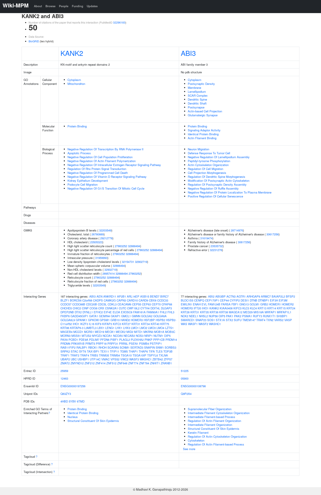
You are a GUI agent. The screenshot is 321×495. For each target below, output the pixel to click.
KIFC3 (117, 324)
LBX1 (100, 328)
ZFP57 (168, 359)
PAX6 (64, 339)
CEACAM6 (124, 304)
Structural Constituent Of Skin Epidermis (93, 421)
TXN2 (269, 320)
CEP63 (146, 304)
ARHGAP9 (253, 296)
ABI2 (211, 296)
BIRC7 (164, 296)
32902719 (141, 262)
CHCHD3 (66, 308)
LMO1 (135, 328)
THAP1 (133, 351)
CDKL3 (112, 304)
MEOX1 (110, 332)
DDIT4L (155, 308)
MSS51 (76, 336)
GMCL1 (126, 316)
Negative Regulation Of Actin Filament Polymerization (101, 161)
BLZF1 (64, 300)
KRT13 (262, 308)
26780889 (97, 234)
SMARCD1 (188, 320)
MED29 (248, 312)
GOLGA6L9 (67, 320)
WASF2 (203, 324)
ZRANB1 (166, 363)
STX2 (229, 320)
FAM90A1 (153, 312)
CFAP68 (167, 304)
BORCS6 (75, 300)
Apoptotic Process (79, 153)
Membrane (194, 88)
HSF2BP (149, 320)
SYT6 (82, 351)
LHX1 (118, 328)
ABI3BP (220, 296)
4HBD (64, 401)
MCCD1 (78, 332)
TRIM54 (115, 355)
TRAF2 (74, 355)
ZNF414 (100, 363)
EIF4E (108, 312)
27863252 (121, 246)
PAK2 (237, 316)
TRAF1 (64, 355)
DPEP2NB (67, 312)
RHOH (102, 347)
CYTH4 (145, 308)
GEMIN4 (104, 316)
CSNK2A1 (111, 308)
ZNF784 (144, 363)
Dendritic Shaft (197, 103)
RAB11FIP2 (68, 347)
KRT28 (185, 312)
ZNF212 (90, 363)
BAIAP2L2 (278, 296)
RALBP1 (81, 347)
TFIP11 (114, 351)
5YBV (72, 401)
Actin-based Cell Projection (205, 111)
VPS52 (114, 359)
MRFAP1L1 (284, 312)
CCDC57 (65, 304)
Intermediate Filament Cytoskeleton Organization (219, 413)
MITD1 (138, 332)
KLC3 (245, 308)
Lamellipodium (197, 91)
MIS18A (259, 312)
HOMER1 (275, 304)
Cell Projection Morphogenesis (207, 173)
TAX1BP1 (93, 351)
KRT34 (145, 324)
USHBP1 (83, 359)
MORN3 (65, 336)
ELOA (116, 312)
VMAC (105, 359)
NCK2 (184, 316)
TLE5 (159, 351)
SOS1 (211, 320)
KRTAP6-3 (76, 328)
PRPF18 (101, 343)
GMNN (136, 316)
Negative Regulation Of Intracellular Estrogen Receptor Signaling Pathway (114, 165)
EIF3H (274, 300)
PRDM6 (65, 343)
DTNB (253, 300)
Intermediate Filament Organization (210, 425)
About (38, 6)
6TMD (81, 401)
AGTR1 (241, 296)
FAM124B (214, 304)
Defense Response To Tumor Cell (209, 153)
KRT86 (64, 328)
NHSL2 (203, 316)
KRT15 (281, 308)
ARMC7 (266, 296)
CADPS (98, 300)
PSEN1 (133, 343)
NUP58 (213, 316)
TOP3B (168, 351)
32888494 (134, 246)
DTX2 (78, 312)
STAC (74, 351)
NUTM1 (158, 336)
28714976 (237, 230)
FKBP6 (65, 316)
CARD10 (132, 300)
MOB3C (170, 332)
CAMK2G (110, 300)
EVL (204, 304)
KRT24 (290, 308)
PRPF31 (112, 343)
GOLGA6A (160, 316)
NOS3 (139, 336)
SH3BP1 (281, 316)
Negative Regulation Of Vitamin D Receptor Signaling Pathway (107, 177)
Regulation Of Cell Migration (205, 169)
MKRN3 (148, 332)
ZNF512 (111, 363)
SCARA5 (113, 347)
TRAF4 (84, 355)
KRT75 (164, 324)
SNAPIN (149, 347)
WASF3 (134, 359)
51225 (184, 371)
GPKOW (93, 320)
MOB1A (159, 332)
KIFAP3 (107, 324)
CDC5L (102, 304)
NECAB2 (129, 336)
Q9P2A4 (186, 394)
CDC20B (91, 304)
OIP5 (167, 336)
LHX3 (126, 328)
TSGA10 (126, 355)
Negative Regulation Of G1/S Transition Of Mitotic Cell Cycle (105, 188)
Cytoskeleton (196, 440)
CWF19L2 (133, 308)
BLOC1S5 (187, 300)
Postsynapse (196, 107)
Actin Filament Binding (202, 138)
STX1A (220, 320)
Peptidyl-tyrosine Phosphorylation (209, 161)
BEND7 (154, 296)
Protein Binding (77, 126)
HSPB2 (160, 320)
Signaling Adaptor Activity (204, 130)
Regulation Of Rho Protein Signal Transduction (96, 169)
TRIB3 (94, 355)
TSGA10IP (139, 355)
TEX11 (104, 351)
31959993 (101, 258)
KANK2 (71, 53)
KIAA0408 (226, 308)
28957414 (108, 273)
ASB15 (144, 296)
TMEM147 (248, 320)
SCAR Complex (198, 95)
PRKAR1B (78, 343)
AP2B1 (121, 296)
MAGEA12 (235, 312)
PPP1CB (159, 339)
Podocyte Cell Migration (82, 184)
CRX (101, 308)
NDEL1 (193, 316)
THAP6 (143, 351)
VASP (288, 320)
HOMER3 (137, 320)
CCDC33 (162, 300)
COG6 (93, 308)
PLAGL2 (124, 339)
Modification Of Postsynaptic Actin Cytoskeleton (218, 180)
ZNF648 (122, 363)
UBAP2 (65, 359)
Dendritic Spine (197, 99)
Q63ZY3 (65, 394)
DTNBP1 (263, 300)
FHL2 (163, 312)
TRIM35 (104, 355)
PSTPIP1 (156, 343)
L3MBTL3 (90, 328)
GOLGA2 (146, 316)
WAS (184, 324)
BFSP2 (290, 296)
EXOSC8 (126, 312)
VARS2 (278, 320)
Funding (77, 6)
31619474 (206, 238)
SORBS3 (170, 347)
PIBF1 (114, 339)
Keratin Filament (198, 432)
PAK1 (229, 316)
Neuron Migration (198, 149)
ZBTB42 (157, 359)
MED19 (99, 332)
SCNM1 (124, 347)
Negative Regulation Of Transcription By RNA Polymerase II (105, 149)
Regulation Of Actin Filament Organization (214, 421)
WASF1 (193, 324)
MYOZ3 (97, 336)
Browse (50, 6)
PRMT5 (90, 343)
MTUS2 (86, 336)
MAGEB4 (66, 332)
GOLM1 (254, 304)
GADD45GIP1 (79, 316)
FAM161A (139, 312)
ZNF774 (133, 363)
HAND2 (125, 320)
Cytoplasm (74, 80)
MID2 (129, 332)
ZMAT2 (65, 363)
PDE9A (83, 339)
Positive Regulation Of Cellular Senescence (215, 196)
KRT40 (155, 324)
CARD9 (143, 300)
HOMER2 (288, 304)
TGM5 (124, 351)
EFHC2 (98, 312)
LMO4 (160, 328)
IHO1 (76, 324)
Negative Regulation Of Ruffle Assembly (213, 188)
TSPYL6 (152, 355)
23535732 (217, 246)
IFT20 (197, 308)
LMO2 (143, 328)
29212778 (106, 238)
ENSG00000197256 (72, 386)
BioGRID (34, 41)
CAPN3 (121, 300)
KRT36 (214, 312)
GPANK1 (81, 320)
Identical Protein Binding (203, 134)
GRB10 (115, 320)
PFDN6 (104, 339)
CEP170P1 (212, 300)
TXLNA (163, 355)
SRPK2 (65, 351)
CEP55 (136, 304)
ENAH (197, 304)
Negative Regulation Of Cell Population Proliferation (100, 157)
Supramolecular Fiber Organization (209, 409)
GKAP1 (115, 316)
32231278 (216, 250)
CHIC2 (77, 308)
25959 (64, 371)
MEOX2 (121, 332)
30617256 (272, 234)
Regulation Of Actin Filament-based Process (216, 444)
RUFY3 (257, 316)
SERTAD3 (136, 347)
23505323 (96, 242)
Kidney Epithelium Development (87, 180)
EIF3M (283, 300)
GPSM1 (105, 320)
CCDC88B (78, 304)
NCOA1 (107, 336)
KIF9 (98, 324)
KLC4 (253, 308)
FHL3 (170, 312)
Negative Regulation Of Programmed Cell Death (97, 173)
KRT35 (204, 312)
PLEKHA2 (137, 339)
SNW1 (160, 347)
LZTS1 (169, 328)
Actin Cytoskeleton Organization (208, 165)
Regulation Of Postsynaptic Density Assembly (217, 184)
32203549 (105, 230)
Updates (92, 6)
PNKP (148, 339)
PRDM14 (171, 339)
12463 (64, 378)
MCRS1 (89, 332)
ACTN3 (231, 296)
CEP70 (156, 304)
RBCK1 (93, 347)
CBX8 (152, 300)
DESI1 (245, 300)
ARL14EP (133, 296)
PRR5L (123, 343)
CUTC (122, 308)
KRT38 (223, 312)
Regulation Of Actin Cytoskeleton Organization (217, 436)
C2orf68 (87, 300)
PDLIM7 (94, 339)
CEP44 (224, 300)
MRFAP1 (270, 312)
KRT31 (135, 324)
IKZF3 (84, 324)
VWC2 (124, 359)
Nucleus (72, 417)
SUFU (238, 320)
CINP (85, 308)
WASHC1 (146, 359)
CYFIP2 (235, 300)
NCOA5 (118, 336)
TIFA (152, 351)
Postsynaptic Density (201, 84)
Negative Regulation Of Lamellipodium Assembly (219, 157)
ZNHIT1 (155, 363)
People (63, 6)
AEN (99, 296)
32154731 (128, 262)
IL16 (91, 324)
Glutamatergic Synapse (202, 115)
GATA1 (93, 316)
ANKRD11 (109, 296)
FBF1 (234, 304)
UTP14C (95, 359)
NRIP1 (148, 336)
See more (189, 449)
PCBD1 (73, 339)
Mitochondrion (76, 84)
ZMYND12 (77, 363)
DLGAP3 (166, 308)
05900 (184, 378)
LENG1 (109, 328)
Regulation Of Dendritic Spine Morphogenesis (216, 177)
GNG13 (244, 304)
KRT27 (126, 324)
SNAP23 (200, 320)
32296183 (119, 22)
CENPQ (199, 300)
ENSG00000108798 (193, 386)
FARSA (226, 304)
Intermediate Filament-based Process (211, 417)
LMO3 (152, 328)
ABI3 (188, 53)
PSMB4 (144, 343)
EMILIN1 (186, 304)
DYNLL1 (88, 312)
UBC (74, 359)
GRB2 (264, 304)
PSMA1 (247, 316)
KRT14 (271, 308)
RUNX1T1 (269, 316)
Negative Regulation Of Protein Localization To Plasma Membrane (229, 192)
